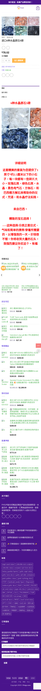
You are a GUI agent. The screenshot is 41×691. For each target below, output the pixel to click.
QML (3, 592)
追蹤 (5, 663)
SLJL (16, 592)
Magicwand (29, 582)
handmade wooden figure (16, 582)
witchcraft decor (7, 599)
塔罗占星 (30, 603)
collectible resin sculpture (24, 564)
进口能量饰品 (6, 614)
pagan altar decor (20, 589)
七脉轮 (16, 603)
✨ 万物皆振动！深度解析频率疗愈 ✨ (22, 544)
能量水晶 (10, 37)
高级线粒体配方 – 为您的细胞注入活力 (22, 550)
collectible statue (7, 568)
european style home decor (23, 568)
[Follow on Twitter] (11, 516)
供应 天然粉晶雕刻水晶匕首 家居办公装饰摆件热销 (30, 287)
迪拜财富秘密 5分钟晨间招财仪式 (20, 537)
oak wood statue (7, 589)
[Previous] (1, 279)
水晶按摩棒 (21, 607)
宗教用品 (13, 607)
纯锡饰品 (22, 610)
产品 (19, 682)
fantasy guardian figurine (10, 571)
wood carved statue (27, 599)
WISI (25, 596)
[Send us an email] (15, 516)
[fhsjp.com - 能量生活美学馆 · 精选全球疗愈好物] (20, 8)
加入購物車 (18, 60)
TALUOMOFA (24, 592)
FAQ (28, 682)
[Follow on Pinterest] (19, 516)
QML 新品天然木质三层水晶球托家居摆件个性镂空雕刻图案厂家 (10, 288)
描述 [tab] (3, 88)
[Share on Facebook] (3, 75)
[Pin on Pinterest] (11, 75)
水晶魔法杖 (5, 610)
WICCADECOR (7, 596)
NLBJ (20, 585)
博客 (24, 682)
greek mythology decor (25, 578)
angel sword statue (8, 564)
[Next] (39, 279)
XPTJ (4, 603)
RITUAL (9, 592)
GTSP (4, 582)
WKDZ (16, 599)
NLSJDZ (34, 585)
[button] (3, 8)
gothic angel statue (26, 571)
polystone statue (33, 589)
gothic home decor (8, 575)
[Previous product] (8, 47)
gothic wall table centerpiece (25, 575)
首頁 (3, 37)
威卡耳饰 (5, 607)
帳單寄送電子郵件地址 (9, 652)
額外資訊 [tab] (4, 92)
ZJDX (10, 603)
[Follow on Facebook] (3, 516)
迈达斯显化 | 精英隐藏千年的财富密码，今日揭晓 (22, 531)
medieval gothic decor (9, 585)
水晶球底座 (30, 607)
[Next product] (3, 47)
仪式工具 (23, 603)
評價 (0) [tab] (4, 97)
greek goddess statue (9, 578)
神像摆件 (14, 610)
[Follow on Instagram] (7, 516)
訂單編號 (5, 642)
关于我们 (14, 682)
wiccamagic (18, 596)
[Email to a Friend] (7, 75)
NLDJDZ (26, 585)
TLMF (32, 592)
